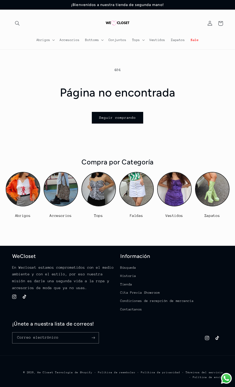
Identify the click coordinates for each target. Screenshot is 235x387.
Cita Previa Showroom (140, 292)
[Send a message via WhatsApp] (226, 378)
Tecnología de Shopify (73, 372)
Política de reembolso (116, 372)
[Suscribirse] (93, 337)
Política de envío (208, 377)
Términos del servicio (204, 372)
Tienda (126, 284)
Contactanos (131, 309)
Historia (128, 276)
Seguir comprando (117, 117)
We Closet (45, 372)
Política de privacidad (160, 372)
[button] (17, 23)
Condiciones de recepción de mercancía (156, 301)
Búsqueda (128, 267)
